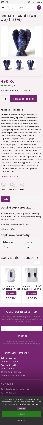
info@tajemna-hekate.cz (16, 389)
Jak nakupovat (8, 358)
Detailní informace (9, 176)
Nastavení (21, 408)
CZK (38, 2)
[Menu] (3, 7)
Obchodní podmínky (11, 372)
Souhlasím (21, 414)
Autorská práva (8, 368)
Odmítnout (21, 420)
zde (36, 404)
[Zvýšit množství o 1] (8, 99)
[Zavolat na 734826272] (8, 2)
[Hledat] (28, 2)
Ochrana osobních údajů (13, 375)
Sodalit (30, 242)
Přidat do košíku (23, 98)
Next (39, 262)
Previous (36, 262)
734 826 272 (10, 393)
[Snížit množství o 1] (3, 99)
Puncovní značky (9, 365)
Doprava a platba (10, 361)
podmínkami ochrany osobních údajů (21, 344)
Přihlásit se (21, 336)
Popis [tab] (5, 199)
